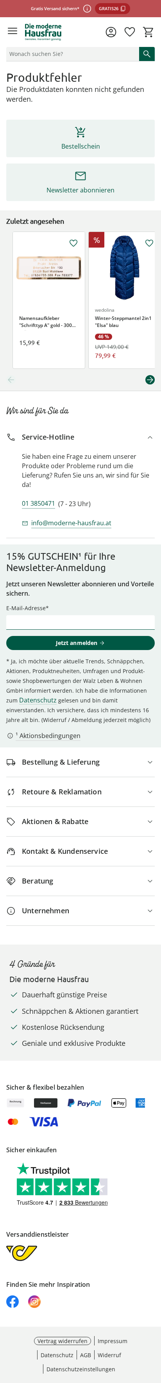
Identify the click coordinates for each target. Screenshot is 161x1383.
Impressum (112, 1341)
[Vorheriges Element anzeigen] (11, 379)
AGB (85, 1355)
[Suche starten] (147, 54)
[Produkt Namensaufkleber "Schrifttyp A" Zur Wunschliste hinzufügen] (73, 243)
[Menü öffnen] (12, 32)
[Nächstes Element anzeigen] (150, 379)
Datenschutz (38, 700)
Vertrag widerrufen (63, 1341)
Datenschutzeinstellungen (81, 1369)
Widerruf (109, 1355)
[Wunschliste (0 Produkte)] (129, 32)
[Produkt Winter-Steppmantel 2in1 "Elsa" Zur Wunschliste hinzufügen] (149, 243)
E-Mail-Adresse (26, 608)
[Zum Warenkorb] (148, 32)
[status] (71, 54)
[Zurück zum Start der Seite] (153, 1328)
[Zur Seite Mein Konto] (111, 32)
